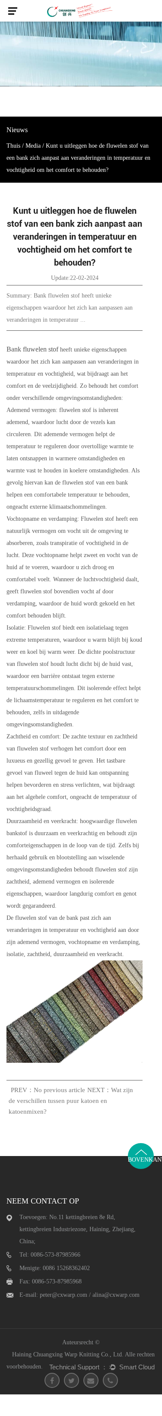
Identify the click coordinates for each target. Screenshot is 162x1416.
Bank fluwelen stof (33, 349)
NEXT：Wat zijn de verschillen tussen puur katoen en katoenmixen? (71, 1101)
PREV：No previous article (48, 1090)
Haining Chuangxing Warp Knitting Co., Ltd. (68, 1354)
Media (33, 146)
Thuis (13, 146)
